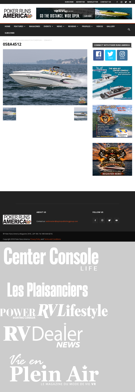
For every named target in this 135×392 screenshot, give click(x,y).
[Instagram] (121, 2)
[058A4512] (45, 105)
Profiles (86, 26)
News (59, 26)
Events (47, 26)
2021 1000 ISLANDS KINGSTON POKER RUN (26, 40)
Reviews (72, 26)
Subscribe (69, 2)
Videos (99, 26)
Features (18, 26)
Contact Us (105, 2)
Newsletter (92, 2)
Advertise (80, 2)
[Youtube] (130, 2)
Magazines (34, 26)
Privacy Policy (35, 239)
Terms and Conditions (52, 239)
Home (7, 26)
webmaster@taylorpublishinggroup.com (62, 221)
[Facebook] (117, 2)
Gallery (111, 26)
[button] (129, 30)
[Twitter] (126, 2)
